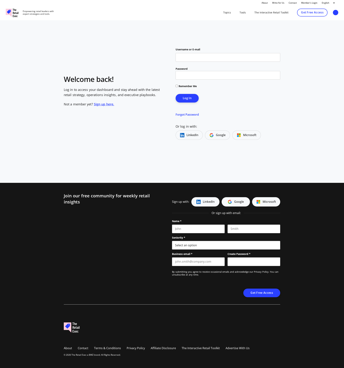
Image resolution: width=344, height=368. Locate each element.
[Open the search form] (335, 12)
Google (221, 135)
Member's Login (309, 3)
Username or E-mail (188, 49)
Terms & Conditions (107, 348)
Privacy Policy (261, 271)
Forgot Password (187, 114)
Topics (227, 12)
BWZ (91, 355)
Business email (182, 254)
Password (182, 68)
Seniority (178, 237)
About (265, 3)
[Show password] (274, 75)
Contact (293, 3)
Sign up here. (104, 104)
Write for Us (278, 3)
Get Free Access (312, 12)
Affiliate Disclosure (163, 348)
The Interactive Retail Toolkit (271, 12)
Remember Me (187, 86)
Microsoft (249, 135)
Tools (243, 12)
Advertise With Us (238, 348)
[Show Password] (278, 262)
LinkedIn (192, 135)
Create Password (239, 254)
